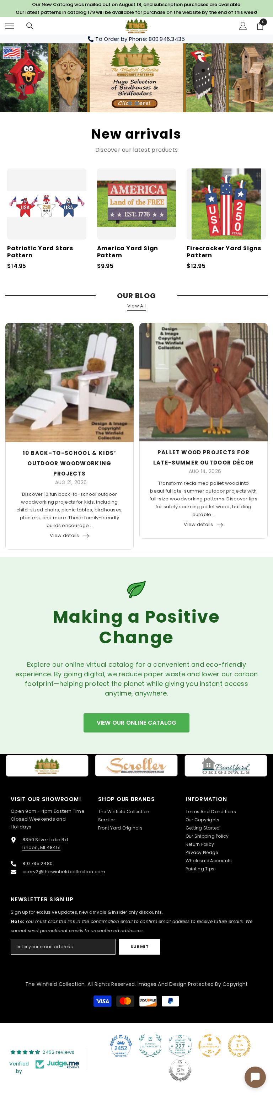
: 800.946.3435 (165, 39)
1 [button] (130, 103)
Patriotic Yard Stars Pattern (40, 252)
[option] (136, 77)
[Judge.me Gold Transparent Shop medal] (209, 1045)
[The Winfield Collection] (47, 766)
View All (136, 305)
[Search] (30, 26)
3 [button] (144, 103)
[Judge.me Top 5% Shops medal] (180, 1070)
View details (64, 535)
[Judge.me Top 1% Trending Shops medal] (239, 1045)
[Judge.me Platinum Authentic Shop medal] (150, 1045)
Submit (139, 946)
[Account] (243, 26)
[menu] (9, 26)
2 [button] (137, 103)
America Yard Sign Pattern (128, 252)
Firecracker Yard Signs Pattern (224, 252)
